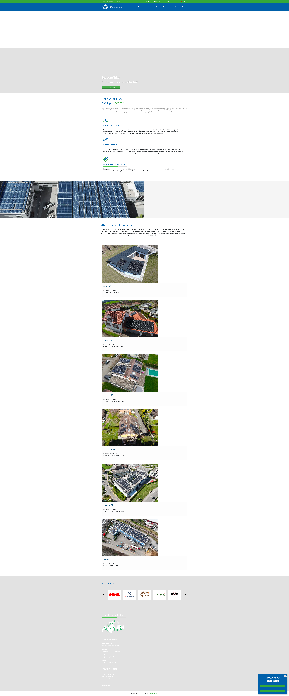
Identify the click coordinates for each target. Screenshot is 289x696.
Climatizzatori (106, 685)
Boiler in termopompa (108, 680)
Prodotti (150, 7)
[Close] (285, 676)
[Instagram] (107, 663)
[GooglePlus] (121, 1)
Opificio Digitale (153, 693)
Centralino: (148, 1)
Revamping (105, 684)
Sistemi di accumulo (108, 676)
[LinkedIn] (112, 663)
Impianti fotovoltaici (108, 674)
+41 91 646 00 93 (155, 1)
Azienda (140, 7)
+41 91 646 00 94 (166, 1)
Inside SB (174, 7)
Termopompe (106, 678)
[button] (103, 594)
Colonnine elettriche (108, 682)
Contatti (184, 7)
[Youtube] (110, 663)
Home (135, 7)
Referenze (165, 7)
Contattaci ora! (111, 87)
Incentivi (160, 7)
